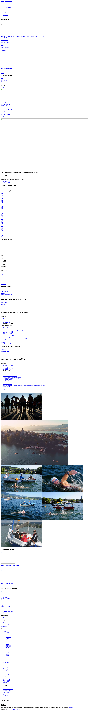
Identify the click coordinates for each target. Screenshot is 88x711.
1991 (2, 231)
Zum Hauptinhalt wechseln (6, 1)
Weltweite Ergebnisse (7, 624)
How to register (6, 367)
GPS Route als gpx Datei (8, 337)
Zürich (2, 81)
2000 (2, 222)
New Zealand (8, 674)
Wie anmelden (6, 319)
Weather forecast (6, 386)
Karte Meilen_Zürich (7, 333)
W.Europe (5, 631)
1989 (2, 234)
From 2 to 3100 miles (5, 47)
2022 (2, 198)
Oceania (4, 671)
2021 (2, 199)
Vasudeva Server (14, 709)
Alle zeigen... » (4, 82)
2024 (2, 195)
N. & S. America (6, 662)
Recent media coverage (8, 689)
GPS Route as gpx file (7, 384)
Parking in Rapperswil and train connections (12, 377)
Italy (6, 640)
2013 (2, 207)
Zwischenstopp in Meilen (8, 331)
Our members (6, 692)
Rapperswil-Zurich (4, 80)
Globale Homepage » (5, 626)
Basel (2, 78)
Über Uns (5, 12)
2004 (2, 217)
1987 (2, 236)
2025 (2, 194)
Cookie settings (6, 695)
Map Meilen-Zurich (7, 380)
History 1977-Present (7, 690)
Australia (7, 673)
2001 (2, 221)
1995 (2, 227)
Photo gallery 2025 (4, 389)
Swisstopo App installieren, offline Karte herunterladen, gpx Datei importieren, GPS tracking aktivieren (24, 338)
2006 (2, 215)
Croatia (7, 649)
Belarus (7, 647)
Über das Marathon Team (8, 611)
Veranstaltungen (6, 13)
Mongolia (8, 670)
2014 (2, 206)
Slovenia (7, 659)
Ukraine (7, 661)
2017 (2, 202)
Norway (7, 642)
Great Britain (8, 637)
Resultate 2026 (4, 302)
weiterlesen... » (71, 707)
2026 (2, 193)
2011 (2, 209)
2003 (2, 219)
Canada (7, 665)
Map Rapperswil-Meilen (8, 379)
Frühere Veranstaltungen (8, 622)
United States (8, 667)
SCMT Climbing (6, 681)
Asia (4, 668)
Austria (7, 632)
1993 (2, 229)
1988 (2, 235)
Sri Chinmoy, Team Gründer (9, 612)
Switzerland (8, 645)
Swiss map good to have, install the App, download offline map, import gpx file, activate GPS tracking (24, 385)
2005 (2, 216)
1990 (2, 233)
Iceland (7, 638)
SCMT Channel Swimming (8, 680)
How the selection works (8, 368)
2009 (2, 212)
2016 (2, 204)
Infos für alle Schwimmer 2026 (9, 329)
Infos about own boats (7, 369)
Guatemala (8, 666)
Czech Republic (9, 651)
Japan (7, 669)
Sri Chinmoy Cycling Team (8, 679)
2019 (2, 200)
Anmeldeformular (4, 291)
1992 (2, 230)
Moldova (7, 655)
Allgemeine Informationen (6, 289)
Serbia (7, 658)
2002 (2, 220)
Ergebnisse (5, 15)
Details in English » (7, 182)
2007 (2, 214)
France (7, 634)
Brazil (7, 663)
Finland (7, 633)
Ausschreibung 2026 (7, 318)
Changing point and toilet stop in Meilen (11, 378)
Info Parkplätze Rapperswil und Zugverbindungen (13, 330)
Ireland (7, 639)
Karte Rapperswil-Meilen (8, 332)
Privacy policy (6, 694)
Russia (7, 656)
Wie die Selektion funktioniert (9, 321)
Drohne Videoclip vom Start (6, 294)
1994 (2, 228)
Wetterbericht (6, 339)
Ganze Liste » (3, 116)
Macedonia (8, 654)
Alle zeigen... (6, 617)
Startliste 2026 (6, 327)
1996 (2, 226)
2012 (2, 208)
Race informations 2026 (8, 365)
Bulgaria (7, 648)
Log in (4, 697)
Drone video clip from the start (7, 390)
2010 (2, 210)
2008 (2, 213)
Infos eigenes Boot (7, 322)
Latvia (7, 653)
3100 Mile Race (6, 682)
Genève (2, 79)
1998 (2, 224)
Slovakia (7, 660)
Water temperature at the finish (9, 382)
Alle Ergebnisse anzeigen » (6, 111)
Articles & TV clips (5, 42)
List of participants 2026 (8, 374)
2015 (2, 205)
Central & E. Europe (7, 646)
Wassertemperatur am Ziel (8, 335)
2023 (2, 197)
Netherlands (8, 641)
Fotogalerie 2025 (4, 293)
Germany (7, 635)
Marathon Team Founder (6, 52)
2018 (2, 201)
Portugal (7, 644)
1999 (2, 223)
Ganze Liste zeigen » (5, 87)
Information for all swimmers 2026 (10, 376)
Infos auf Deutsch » (7, 181)
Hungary (7, 652)
